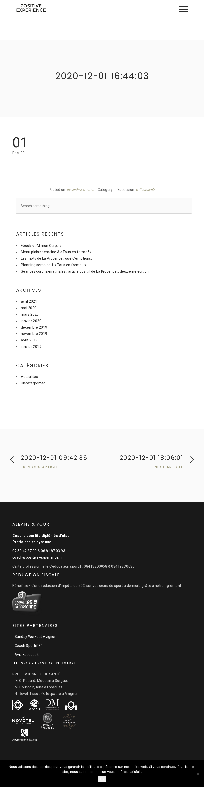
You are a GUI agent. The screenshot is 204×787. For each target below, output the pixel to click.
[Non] (197, 773)
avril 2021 (29, 301)
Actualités (29, 377)
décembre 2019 (34, 327)
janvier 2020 (31, 321)
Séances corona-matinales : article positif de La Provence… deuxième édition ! (85, 271)
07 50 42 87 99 (24, 551)
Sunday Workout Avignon (35, 637)
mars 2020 (30, 314)
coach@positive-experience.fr (37, 557)
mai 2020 (28, 308)
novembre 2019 (34, 334)
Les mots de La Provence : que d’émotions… (57, 258)
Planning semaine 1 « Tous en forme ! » (53, 265)
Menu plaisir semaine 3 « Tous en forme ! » (56, 252)
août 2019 (29, 340)
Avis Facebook (27, 655)
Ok (102, 779)
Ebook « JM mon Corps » (41, 246)
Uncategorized (33, 383)
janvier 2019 (31, 347)
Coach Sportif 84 (29, 646)
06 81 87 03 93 (53, 551)
